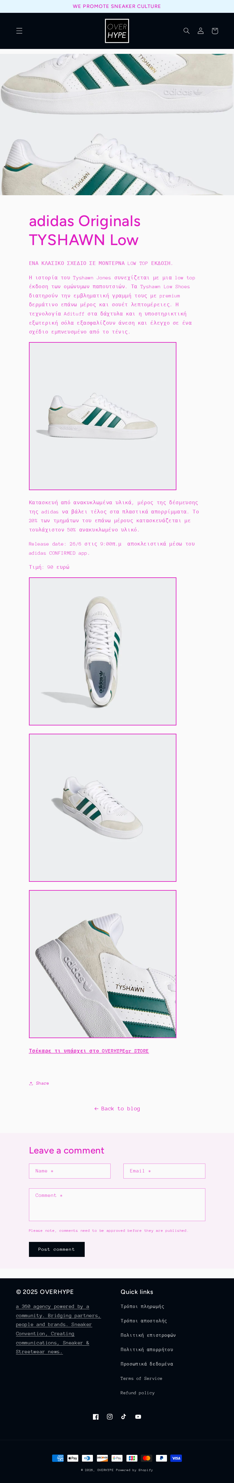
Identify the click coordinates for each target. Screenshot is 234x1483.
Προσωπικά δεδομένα (147, 1364)
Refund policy (138, 1392)
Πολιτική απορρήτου (147, 1349)
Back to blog (120, 1108)
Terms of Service (142, 1378)
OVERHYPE (106, 1470)
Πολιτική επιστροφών (148, 1335)
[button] (19, 31)
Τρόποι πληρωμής (142, 1306)
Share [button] (42, 1083)
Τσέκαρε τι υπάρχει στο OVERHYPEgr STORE (89, 1051)
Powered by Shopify (134, 1470)
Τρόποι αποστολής (144, 1320)
